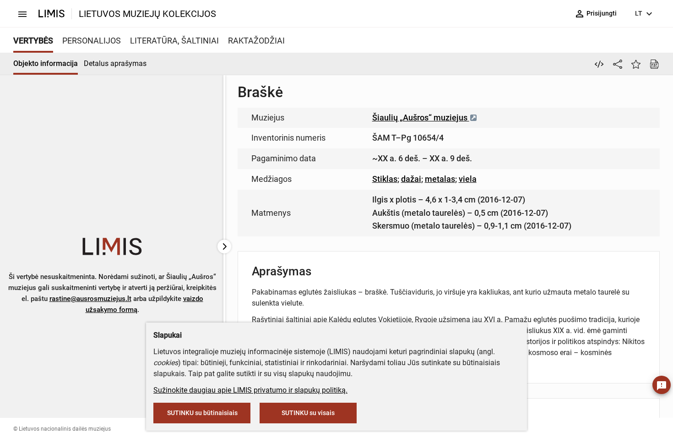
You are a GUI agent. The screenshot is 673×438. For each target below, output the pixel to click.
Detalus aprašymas (115, 63)
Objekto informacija (45, 63)
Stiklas (384, 179)
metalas (440, 179)
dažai (411, 179)
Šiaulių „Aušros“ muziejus (420, 117)
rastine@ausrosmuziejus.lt (90, 299)
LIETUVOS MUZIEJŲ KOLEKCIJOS (147, 13)
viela (468, 179)
